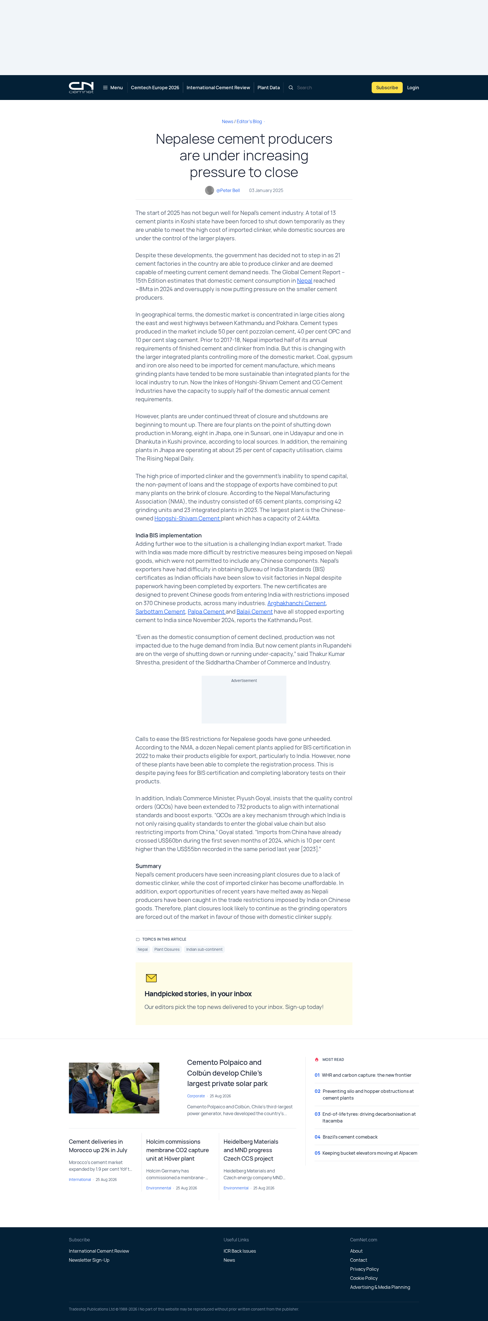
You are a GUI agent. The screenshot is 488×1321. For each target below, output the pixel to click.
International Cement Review (218, 87)
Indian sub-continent (204, 949)
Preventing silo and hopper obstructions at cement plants (368, 1094)
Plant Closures (167, 949)
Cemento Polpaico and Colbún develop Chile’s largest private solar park (227, 1072)
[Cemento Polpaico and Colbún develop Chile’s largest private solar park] (123, 1088)
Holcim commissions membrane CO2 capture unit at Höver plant (177, 1150)
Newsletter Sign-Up (89, 1260)
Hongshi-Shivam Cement (187, 518)
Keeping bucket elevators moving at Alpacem (370, 1153)
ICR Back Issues (240, 1251)
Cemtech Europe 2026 (155, 87)
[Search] (291, 87)
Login (413, 87)
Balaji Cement (255, 611)
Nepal (304, 280)
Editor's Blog (249, 121)
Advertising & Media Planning (380, 1287)
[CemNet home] (81, 87)
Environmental (158, 1188)
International (80, 1179)
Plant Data (269, 87)
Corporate (196, 1095)
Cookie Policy (364, 1278)
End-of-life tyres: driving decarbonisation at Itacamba (369, 1117)
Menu (116, 87)
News (227, 121)
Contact (358, 1260)
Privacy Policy (364, 1269)
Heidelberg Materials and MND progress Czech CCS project (251, 1150)
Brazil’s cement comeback (350, 1137)
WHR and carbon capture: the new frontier (366, 1075)
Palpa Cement (207, 611)
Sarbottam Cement (160, 611)
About (356, 1251)
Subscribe (387, 87)
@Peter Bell (228, 190)
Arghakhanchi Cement (296, 603)
